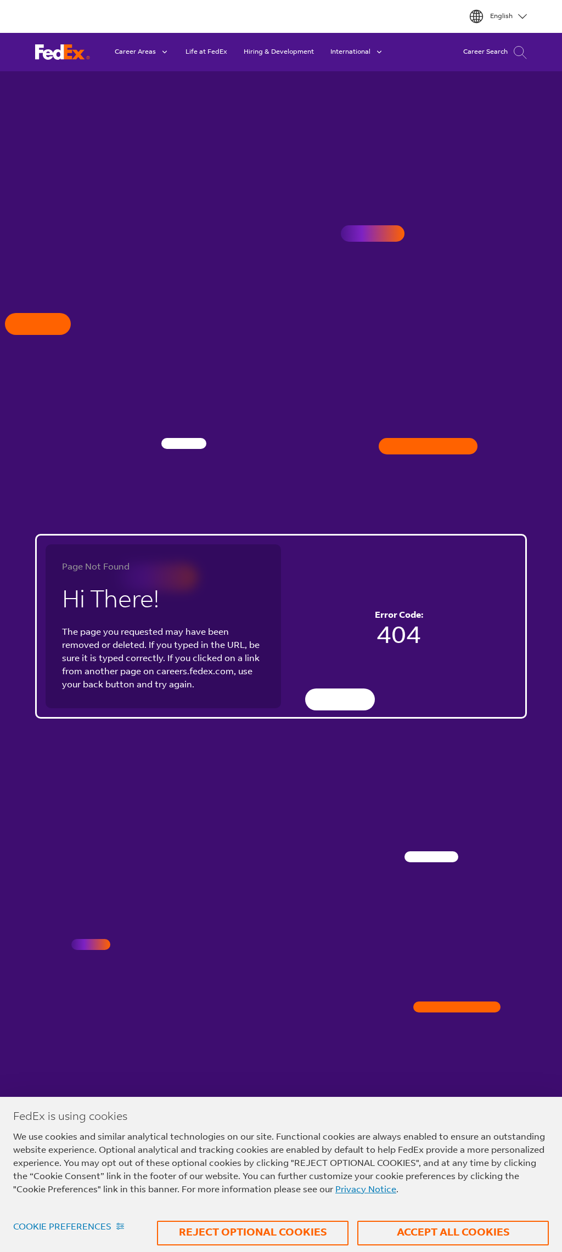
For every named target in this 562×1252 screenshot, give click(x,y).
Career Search (485, 52)
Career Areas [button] (135, 52)
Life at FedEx (206, 52)
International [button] (350, 52)
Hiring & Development (279, 52)
